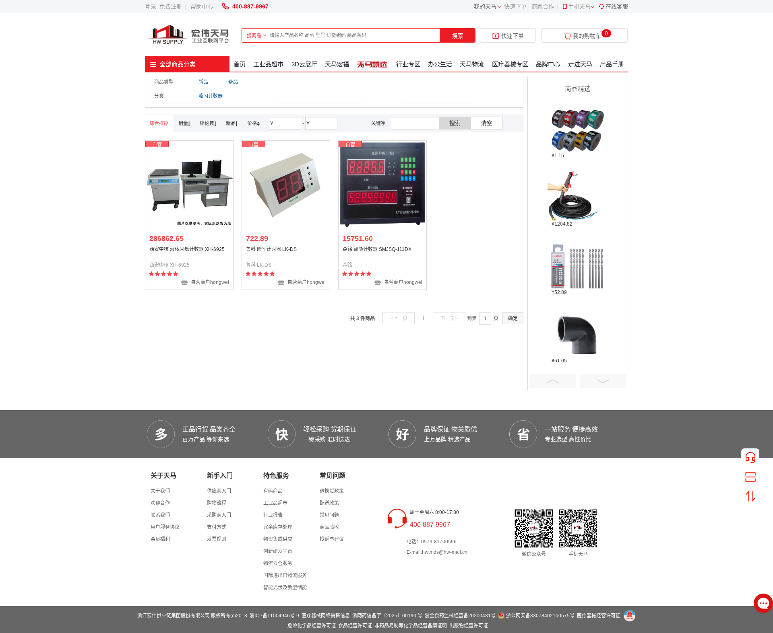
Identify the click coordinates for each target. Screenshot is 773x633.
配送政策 (329, 503)
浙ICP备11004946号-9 (274, 616)
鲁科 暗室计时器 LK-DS (271, 249)
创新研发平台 (277, 551)
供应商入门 (219, 491)
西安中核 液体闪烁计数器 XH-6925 (187, 249)
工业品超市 (268, 64)
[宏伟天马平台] (189, 35)
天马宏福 (337, 64)
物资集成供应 (277, 539)
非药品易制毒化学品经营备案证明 (410, 626)
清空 (486, 123)
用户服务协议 (165, 527)
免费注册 (172, 6)
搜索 (457, 36)
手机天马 (579, 6)
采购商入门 (219, 515)
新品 (203, 82)
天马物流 (472, 64)
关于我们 (160, 491)
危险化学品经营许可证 (311, 626)
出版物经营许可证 (468, 626)
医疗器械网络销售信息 (326, 616)
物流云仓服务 (277, 563)
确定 (513, 318)
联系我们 (160, 515)
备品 (233, 82)
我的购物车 (587, 36)
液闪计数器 (210, 96)
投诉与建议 (332, 539)
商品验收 (329, 527)
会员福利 (160, 539)
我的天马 (485, 6)
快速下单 (515, 6)
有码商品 (273, 491)
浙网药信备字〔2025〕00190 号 (387, 616)
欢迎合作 (160, 503)
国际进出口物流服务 (285, 575)
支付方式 (216, 527)
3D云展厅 (304, 64)
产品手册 (612, 64)
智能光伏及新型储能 (285, 587)
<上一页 (398, 318)
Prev (553, 381)
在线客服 (617, 6)
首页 (240, 64)
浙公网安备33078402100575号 (540, 616)
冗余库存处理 (277, 527)
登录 (152, 6)
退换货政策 (332, 491)
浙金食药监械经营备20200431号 (460, 616)
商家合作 (542, 6)
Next (603, 381)
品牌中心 (548, 64)
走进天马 (580, 64)
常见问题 (329, 515)
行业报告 (273, 515)
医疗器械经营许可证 (598, 616)
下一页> (449, 318)
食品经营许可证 (355, 626)
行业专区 (408, 64)
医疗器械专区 (510, 64)
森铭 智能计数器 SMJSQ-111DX (377, 249)
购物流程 (216, 503)
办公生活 (440, 64)
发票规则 (216, 539)
